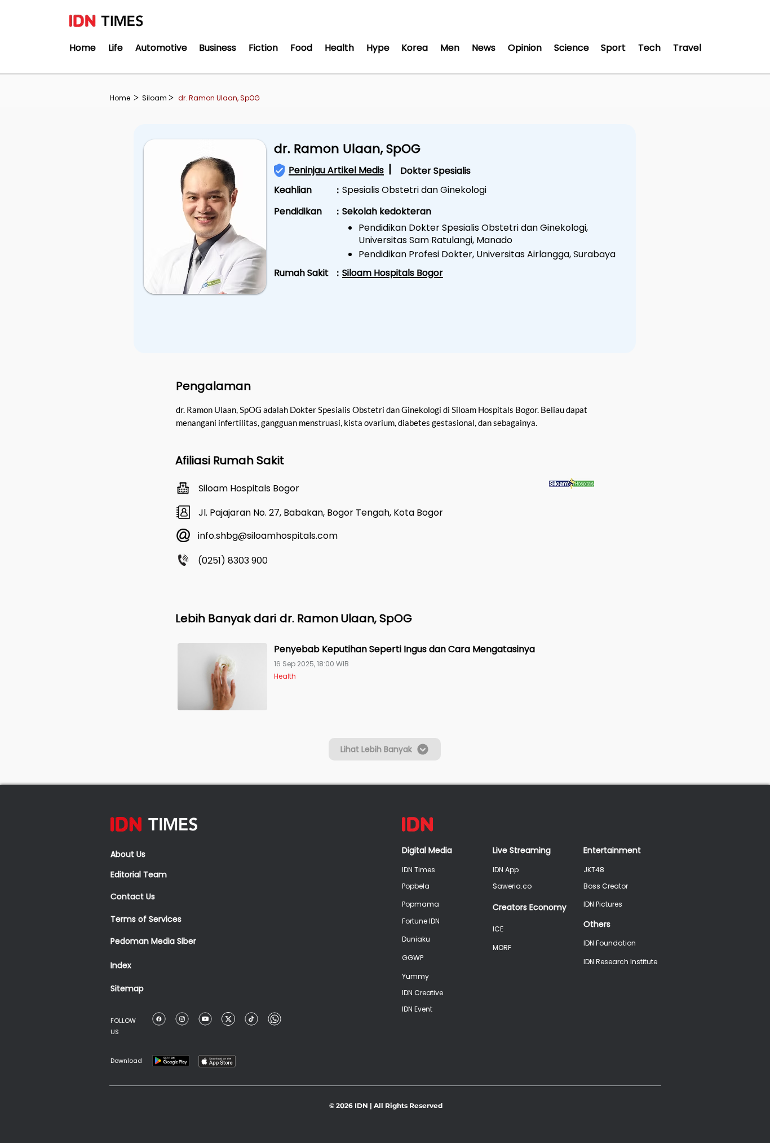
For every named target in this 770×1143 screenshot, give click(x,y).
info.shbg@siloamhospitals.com (268, 535)
